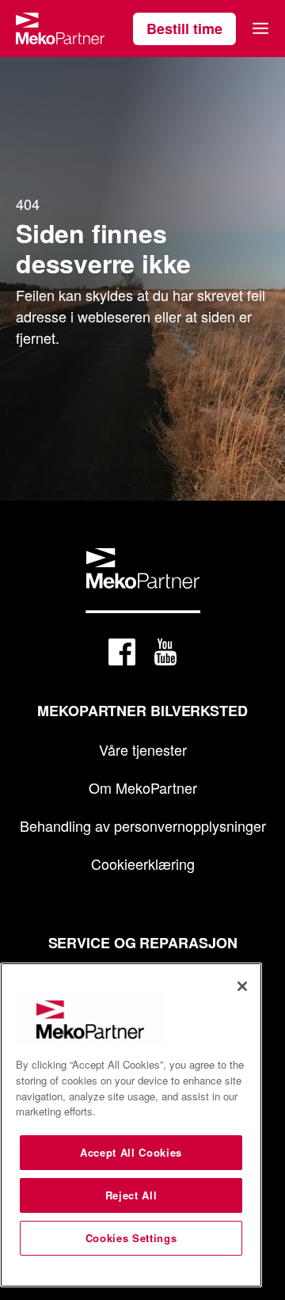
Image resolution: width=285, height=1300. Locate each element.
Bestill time (184, 28)
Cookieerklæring (143, 863)
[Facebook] (121, 655)
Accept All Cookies (131, 1152)
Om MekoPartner (143, 787)
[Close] (242, 986)
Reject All (131, 1195)
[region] (131, 1125)
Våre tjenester (143, 749)
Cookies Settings (131, 1237)
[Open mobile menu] (260, 28)
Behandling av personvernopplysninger (143, 825)
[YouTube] (165, 655)
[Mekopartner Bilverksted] (60, 28)
